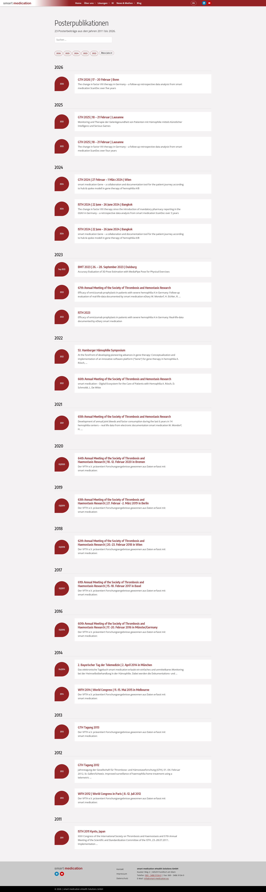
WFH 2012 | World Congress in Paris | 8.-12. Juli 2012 (109, 794)
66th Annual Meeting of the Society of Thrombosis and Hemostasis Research (124, 379)
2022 (94, 53)
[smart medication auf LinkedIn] (204, 3)
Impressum (122, 873)
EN (193, 3)
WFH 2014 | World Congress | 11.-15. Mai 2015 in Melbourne (113, 690)
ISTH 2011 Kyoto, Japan (91, 831)
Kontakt (120, 869)
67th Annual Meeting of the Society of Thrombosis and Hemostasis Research (124, 288)
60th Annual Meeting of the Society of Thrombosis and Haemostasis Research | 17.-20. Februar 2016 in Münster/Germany (118, 625)
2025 (67, 53)
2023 (85, 53)
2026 (58, 53)
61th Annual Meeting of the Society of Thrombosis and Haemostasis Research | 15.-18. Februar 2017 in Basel (111, 584)
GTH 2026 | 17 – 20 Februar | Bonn (98, 79)
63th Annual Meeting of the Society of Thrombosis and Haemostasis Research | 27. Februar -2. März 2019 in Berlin (113, 501)
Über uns (89, 3)
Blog (139, 3)
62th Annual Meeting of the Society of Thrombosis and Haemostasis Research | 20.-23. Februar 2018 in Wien (111, 542)
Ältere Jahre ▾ (106, 53)
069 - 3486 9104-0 (153, 875)
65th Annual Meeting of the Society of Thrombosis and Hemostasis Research (124, 416)
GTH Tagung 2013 (88, 727)
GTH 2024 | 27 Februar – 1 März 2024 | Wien (104, 179)
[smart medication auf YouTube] (209, 3)
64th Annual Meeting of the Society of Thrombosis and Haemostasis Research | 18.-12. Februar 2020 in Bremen (111, 460)
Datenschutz (122, 878)
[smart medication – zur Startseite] (37, 3)
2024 (76, 53)
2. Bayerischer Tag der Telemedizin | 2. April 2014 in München (115, 665)
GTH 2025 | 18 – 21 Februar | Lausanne (100, 117)
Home (78, 3)
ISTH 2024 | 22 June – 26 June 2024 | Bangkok (105, 204)
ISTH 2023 (84, 312)
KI (113, 3)
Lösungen (103, 3)
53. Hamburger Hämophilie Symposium (101, 350)
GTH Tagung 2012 (88, 765)
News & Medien (125, 3)
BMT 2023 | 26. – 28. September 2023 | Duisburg (107, 267)
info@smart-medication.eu (156, 878)
